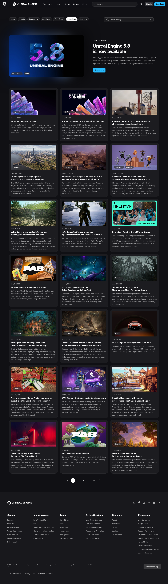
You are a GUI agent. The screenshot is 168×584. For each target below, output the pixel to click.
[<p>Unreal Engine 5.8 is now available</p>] (84, 56)
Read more (99, 70)
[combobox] (129, 20)
